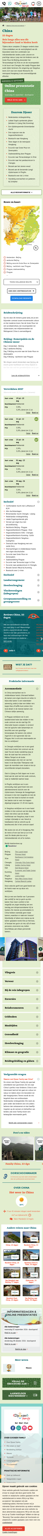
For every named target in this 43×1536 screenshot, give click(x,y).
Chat (26, 1423)
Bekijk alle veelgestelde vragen (20, 1123)
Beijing (33, 362)
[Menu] (39, 3)
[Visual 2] (20, 20)
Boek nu (35, 412)
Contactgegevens (13, 1461)
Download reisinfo (21, 298)
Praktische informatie (17, 1471)
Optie (28, 412)
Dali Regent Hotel (22, 868)
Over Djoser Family (15, 1438)
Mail (21, 1423)
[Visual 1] (18, 20)
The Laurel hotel (21, 852)
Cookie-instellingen (9, 1532)
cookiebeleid (7, 1522)
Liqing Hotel (19, 876)
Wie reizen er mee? (13, 1446)
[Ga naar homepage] (21, 4)
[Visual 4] (25, 20)
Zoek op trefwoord (13, 1475)
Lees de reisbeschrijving (20, 375)
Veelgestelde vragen (14, 1479)
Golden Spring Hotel (22, 865)
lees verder (8, 641)
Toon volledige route (21, 282)
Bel (16, 1423)
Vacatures (10, 1457)
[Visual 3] (23, 20)
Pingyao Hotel (20, 854)
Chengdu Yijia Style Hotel (25, 862)
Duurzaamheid (12, 1464)
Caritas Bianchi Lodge (23, 881)
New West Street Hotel (23, 878)
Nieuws (9, 1453)
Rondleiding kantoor (14, 1450)
